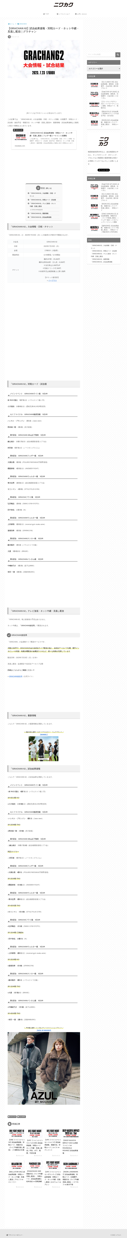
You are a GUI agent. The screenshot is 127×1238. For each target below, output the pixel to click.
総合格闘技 (22, 1116)
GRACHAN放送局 (37, 209)
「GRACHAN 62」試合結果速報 (40, 217)
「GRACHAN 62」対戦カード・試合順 (43, 200)
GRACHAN (13, 1116)
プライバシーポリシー (15, 1235)
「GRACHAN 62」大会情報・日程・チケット (43, 194)
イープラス (52, 280)
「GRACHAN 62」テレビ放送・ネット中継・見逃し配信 (43, 205)
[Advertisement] (44, 95)
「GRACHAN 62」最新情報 (39, 213)
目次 (43, 188)
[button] (117, 54)
